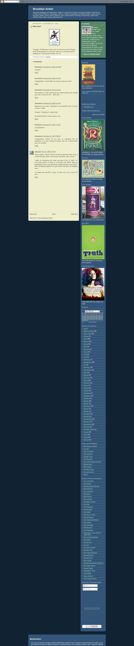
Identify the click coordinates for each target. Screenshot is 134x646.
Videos (86, 437)
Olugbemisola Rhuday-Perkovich (93, 563)
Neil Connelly (88, 560)
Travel (85, 434)
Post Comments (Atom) (45, 218)
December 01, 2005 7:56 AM (52, 136)
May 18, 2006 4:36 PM (49, 151)
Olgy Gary (38, 151)
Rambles (86, 398)
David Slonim (88, 496)
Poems (86, 385)
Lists (85, 372)
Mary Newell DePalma (90, 553)
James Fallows (88, 454)
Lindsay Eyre (88, 542)
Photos (86, 380)
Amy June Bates (89, 481)
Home (54, 214)
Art (84, 328)
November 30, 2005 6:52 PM (52, 103)
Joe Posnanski (88, 459)
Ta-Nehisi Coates (89, 469)
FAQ (85, 346)
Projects (86, 390)
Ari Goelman (87, 483)
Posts (86, 585)
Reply (36, 72)
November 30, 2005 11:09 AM (52, 67)
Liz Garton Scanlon (89, 547)
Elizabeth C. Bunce (89, 502)
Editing (86, 341)
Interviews (87, 367)
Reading (86, 401)
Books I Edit (87, 334)
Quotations (87, 396)
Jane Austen (87, 370)
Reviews (86, 411)
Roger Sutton (88, 467)
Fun (85, 357)
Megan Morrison (88, 555)
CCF (51, 160)
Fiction (86, 352)
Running (86, 416)
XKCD (85, 474)
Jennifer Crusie (88, 456)
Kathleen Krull (88, 527)
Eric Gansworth (88, 507)
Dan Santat (87, 494)
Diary (85, 339)
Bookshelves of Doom (90, 446)
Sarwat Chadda (88, 568)
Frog (85, 354)
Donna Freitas (88, 499)
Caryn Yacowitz (88, 491)
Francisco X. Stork (89, 514)
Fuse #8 (86, 449)
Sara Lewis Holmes (89, 565)
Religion (86, 409)
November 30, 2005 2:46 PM (52, 78)
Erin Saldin (87, 512)
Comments (87, 589)
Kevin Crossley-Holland (91, 537)
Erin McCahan (88, 509)
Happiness (87, 359)
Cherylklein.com (88, 107)
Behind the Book (89, 331)
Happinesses (87, 362)
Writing (86, 440)
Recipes (86, 403)
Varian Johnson (88, 576)
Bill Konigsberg (88, 489)
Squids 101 (87, 421)
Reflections (87, 406)
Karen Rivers (87, 522)
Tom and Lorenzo (89, 472)
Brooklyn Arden (43, 8)
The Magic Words (89, 429)
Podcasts (86, 383)
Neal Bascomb (88, 558)
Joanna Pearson (88, 517)
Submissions (87, 424)
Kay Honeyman (88, 530)
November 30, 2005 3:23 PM (52, 90)
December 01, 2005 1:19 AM (52, 125)
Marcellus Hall (88, 550)
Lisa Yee (86, 545)
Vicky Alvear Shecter (90, 578)
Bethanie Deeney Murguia (91, 486)
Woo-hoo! (37, 26)
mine (54, 172)
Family (86, 344)
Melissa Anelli (88, 464)
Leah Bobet (87, 540)
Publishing (87, 393)
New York (86, 377)
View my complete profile (92, 54)
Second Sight (88, 419)
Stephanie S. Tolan (89, 571)
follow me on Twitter (98, 114)
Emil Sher (87, 504)
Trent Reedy (87, 573)
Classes (86, 336)
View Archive (93, 322)
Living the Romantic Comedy (92, 461)
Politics (86, 388)
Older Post (74, 214)
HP (85, 365)
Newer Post (33, 214)
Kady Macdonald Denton (91, 520)
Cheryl (96, 27)
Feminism (87, 349)
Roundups (87, 414)
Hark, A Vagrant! (88, 451)
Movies (86, 375)
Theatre (86, 432)
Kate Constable (88, 525)
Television (87, 427)
